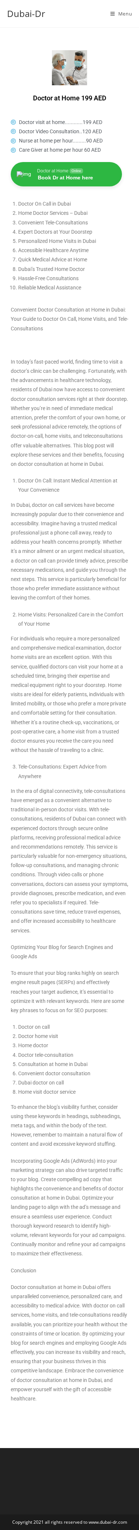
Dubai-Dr (26, 13)
